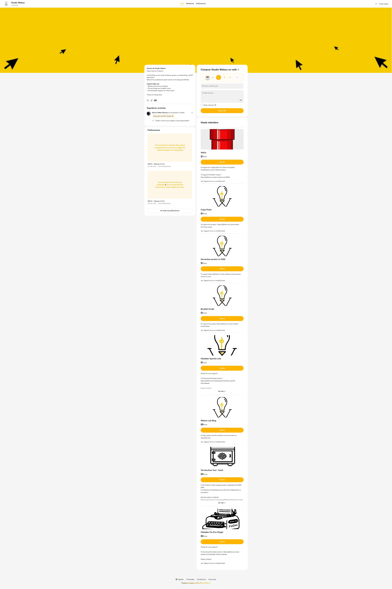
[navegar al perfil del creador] (6, 3)
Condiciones (201, 579)
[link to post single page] (170, 151)
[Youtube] (155, 100)
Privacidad (190, 579)
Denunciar (212, 579)
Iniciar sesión (383, 4)
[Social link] (151, 100)
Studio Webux (18, 2)
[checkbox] (207, 105)
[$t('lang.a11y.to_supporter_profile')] (153, 120)
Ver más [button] (221, 391)
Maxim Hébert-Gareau (160, 113)
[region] (222, 90)
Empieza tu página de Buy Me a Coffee (195, 583)
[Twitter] (148, 100)
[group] (222, 156)
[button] (182, 3)
